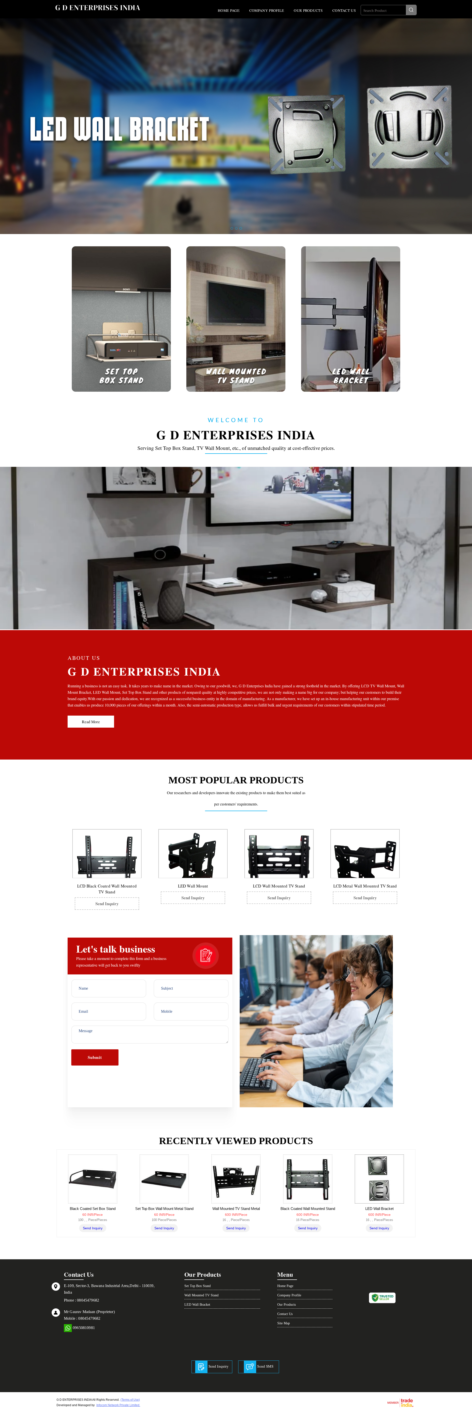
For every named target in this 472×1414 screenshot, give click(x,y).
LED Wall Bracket (379, 1209)
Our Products (308, 10)
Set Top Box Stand (197, 1286)
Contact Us (344, 10)
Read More (91, 721)
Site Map (283, 1323)
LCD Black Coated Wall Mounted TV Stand (107, 889)
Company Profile (266, 10)
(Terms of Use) (130, 1399)
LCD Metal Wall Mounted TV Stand (365, 886)
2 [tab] (236, 228)
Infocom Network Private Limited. (118, 1405)
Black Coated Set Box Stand (93, 1209)
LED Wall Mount (193, 886)
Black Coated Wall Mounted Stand (307, 1209)
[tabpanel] (236, 126)
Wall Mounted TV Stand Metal (236, 1209)
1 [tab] (232, 228)
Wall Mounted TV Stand (201, 1295)
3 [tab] (240, 228)
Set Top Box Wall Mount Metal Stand (164, 1209)
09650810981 (83, 1328)
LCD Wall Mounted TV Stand (279, 886)
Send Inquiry (107, 904)
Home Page (228, 10)
